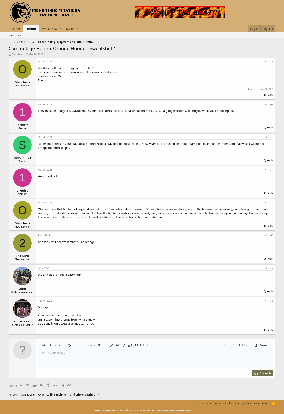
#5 (271, 202)
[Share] (266, 61)
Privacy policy (243, 403)
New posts (15, 35)
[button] (60, 28)
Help (256, 403)
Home (16, 29)
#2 (271, 104)
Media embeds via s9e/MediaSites (174, 410)
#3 (271, 137)
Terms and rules (223, 403)
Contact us (205, 403)
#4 (271, 169)
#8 (271, 300)
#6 (271, 235)
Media (70, 29)
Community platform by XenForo (124, 410)
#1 (271, 61)
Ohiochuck (17, 54)
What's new (49, 29)
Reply (270, 95)
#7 (271, 268)
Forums (31, 29)
